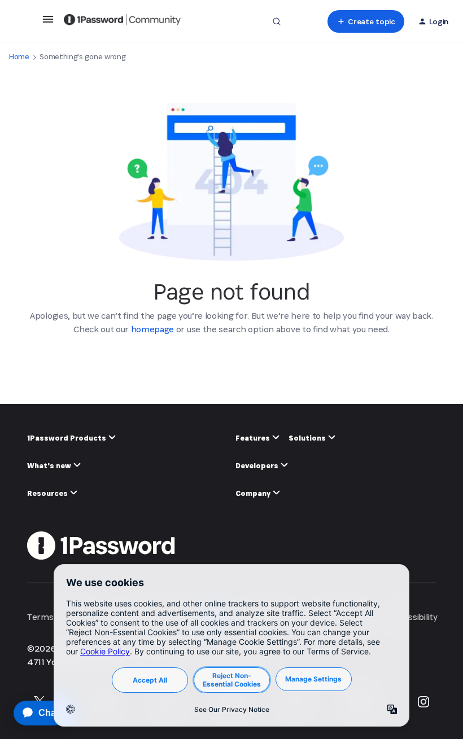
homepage (152, 329)
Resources (48, 493)
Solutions (308, 438)
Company (253, 493)
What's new (50, 465)
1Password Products (67, 438)
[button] (48, 23)
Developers (257, 465)
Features (253, 438)
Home (19, 56)
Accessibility (414, 617)
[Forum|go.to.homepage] (122, 21)
